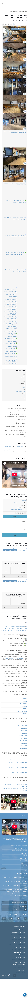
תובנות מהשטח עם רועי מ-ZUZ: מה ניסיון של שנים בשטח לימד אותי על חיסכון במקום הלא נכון (15, 890)
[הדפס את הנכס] (13, 24)
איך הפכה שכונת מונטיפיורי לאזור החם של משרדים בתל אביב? (15, 785)
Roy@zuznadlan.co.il (18, 502)
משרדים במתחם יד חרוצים (18, 950)
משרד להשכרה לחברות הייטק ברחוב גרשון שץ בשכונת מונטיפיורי (14, 595)
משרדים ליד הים (20, 955)
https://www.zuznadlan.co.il (17, 509)
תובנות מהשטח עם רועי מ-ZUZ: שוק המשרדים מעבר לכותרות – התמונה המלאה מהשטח (14, 894)
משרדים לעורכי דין (20, 970)
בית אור (25, 701)
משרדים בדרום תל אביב (18, 952)
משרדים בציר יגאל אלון (19, 937)
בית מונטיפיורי (23, 703)
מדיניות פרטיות (23, 865)
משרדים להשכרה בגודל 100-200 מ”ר (18, 762)
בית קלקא (24, 698)
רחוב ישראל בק (23, 745)
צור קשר (25, 870)
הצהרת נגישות (23, 863)
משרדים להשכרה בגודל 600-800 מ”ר (18, 770)
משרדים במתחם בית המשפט (17, 945)
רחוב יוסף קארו (23, 738)
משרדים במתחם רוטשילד (18, 935)
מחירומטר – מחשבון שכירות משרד (19, 845)
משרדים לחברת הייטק (19, 968)
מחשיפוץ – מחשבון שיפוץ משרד (19, 850)
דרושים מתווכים (23, 860)
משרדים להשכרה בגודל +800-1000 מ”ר (17, 772)
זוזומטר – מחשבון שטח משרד (20, 848)
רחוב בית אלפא (23, 748)
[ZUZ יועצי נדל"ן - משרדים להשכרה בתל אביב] (23, 3)
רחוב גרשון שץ (23, 740)
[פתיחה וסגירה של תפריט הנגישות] (24, 994)
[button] (4, 156)
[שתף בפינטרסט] (6, 24)
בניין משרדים (22, 451)
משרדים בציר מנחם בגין (18, 942)
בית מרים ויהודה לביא (22, 711)
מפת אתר (24, 868)
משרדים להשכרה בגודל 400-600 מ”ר (18, 767)
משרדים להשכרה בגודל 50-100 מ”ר (18, 760)
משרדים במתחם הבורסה (18, 960)
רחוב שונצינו (24, 730)
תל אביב (18, 10)
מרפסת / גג (22, 450)
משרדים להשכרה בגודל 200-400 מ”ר (18, 765)
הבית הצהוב (24, 708)
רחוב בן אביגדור (23, 735)
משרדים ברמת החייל (19, 957)
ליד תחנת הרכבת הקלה (8, 446)
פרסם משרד (24, 853)
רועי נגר (15, 516)
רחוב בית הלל (23, 743)
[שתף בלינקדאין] (3, 24)
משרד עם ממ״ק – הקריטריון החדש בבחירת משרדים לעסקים (15, 886)
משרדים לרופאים (20, 973)
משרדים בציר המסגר (19, 947)
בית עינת (25, 713)
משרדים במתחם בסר (19, 962)
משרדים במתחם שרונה (18, 932)
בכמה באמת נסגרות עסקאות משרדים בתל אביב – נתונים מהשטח (15, 882)
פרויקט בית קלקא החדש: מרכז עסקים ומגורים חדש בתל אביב (15, 789)
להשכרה (23, 398)
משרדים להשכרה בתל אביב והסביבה (14, 658)
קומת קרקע (10, 451)
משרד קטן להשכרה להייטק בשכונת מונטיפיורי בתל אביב (14, 564)
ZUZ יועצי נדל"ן (24, 10)
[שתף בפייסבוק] (11, 24)
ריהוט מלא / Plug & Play (8, 450)
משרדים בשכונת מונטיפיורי (12, 10)
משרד (24, 395)
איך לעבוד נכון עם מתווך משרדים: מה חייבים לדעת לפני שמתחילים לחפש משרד (15, 878)
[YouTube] (11, 918)
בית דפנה (24, 706)
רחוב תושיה (24, 733)
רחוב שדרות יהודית (22, 725)
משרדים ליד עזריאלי (19, 930)
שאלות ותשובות (23, 858)
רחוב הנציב (24, 728)
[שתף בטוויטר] (8, 24)
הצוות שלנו (24, 855)
